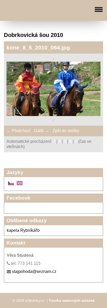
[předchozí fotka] (53, 58)
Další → (41, 131)
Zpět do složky (65, 131)
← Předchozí (18, 131)
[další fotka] (53, 120)
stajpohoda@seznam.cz (34, 271)
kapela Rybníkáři (22, 230)
